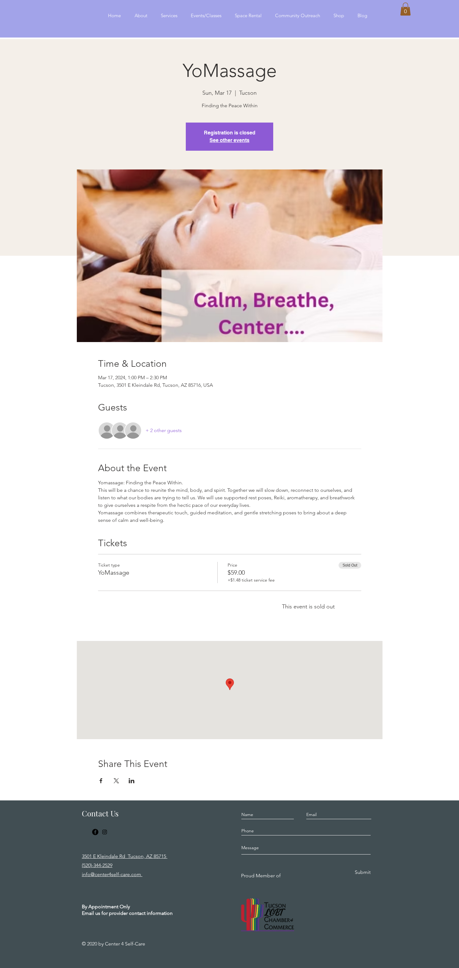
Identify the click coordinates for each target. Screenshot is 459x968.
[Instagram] (104, 832)
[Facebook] (95, 832)
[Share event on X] (116, 780)
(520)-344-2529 (97, 865)
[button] (405, 9)
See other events (229, 140)
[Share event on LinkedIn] (132, 780)
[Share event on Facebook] (101, 780)
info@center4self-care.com (112, 874)
